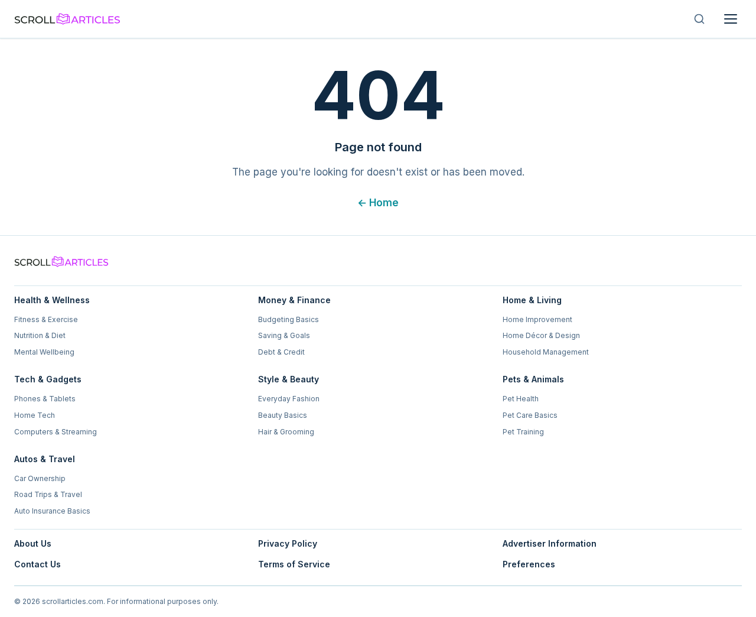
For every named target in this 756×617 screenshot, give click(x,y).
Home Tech (34, 415)
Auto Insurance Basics (52, 510)
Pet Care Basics (530, 415)
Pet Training (523, 431)
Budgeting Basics (288, 319)
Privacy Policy (287, 543)
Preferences (529, 564)
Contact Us (37, 564)
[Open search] (699, 19)
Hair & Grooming (286, 431)
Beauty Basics (282, 415)
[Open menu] (730, 18)
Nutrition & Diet (40, 335)
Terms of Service (294, 564)
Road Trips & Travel (48, 494)
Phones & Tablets (45, 398)
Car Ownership (40, 478)
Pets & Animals (533, 379)
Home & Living (532, 300)
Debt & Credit (281, 352)
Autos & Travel (44, 459)
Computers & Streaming (55, 431)
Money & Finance (294, 300)
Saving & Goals (284, 335)
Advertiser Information (550, 543)
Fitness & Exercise (46, 319)
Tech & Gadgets (48, 379)
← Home (378, 203)
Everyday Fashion (289, 398)
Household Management (546, 352)
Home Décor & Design (541, 335)
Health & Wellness (52, 300)
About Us (32, 543)
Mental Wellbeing (44, 352)
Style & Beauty (288, 379)
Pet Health (521, 398)
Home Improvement (537, 319)
